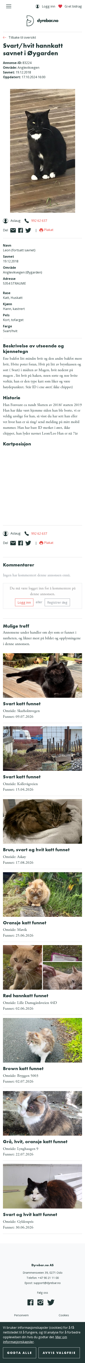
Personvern (21, 1315)
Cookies (64, 1315)
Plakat (48, 230)
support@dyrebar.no (47, 1283)
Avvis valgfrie (59, 1353)
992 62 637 (39, 220)
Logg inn (24, 602)
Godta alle (19, 1353)
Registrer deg (57, 602)
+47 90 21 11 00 (48, 1278)
